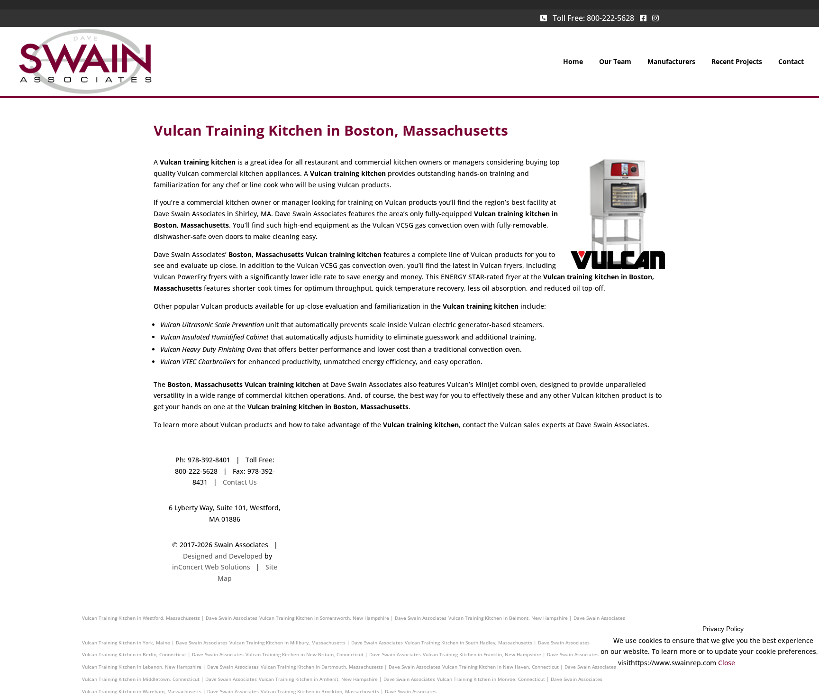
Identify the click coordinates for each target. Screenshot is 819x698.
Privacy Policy (723, 629)
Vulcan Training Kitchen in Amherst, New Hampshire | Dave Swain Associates (347, 679)
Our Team (615, 62)
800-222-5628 (610, 18)
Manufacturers (671, 62)
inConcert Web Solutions (211, 566)
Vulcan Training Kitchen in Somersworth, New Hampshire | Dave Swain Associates (352, 618)
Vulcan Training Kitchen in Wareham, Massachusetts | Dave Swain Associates (170, 691)
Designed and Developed (223, 555)
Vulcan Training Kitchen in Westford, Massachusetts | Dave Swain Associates (169, 618)
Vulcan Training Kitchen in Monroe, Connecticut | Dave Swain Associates (519, 679)
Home (573, 62)
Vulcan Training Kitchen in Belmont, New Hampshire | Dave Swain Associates (536, 618)
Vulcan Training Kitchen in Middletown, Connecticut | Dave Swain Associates (169, 679)
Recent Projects (736, 62)
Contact (791, 62)
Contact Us (240, 482)
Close (726, 662)
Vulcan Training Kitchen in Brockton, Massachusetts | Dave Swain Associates (349, 691)
